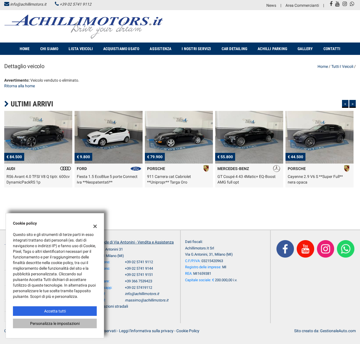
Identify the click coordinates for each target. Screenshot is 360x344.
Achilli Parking (272, 48)
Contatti (332, 48)
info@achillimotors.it (28, 4)
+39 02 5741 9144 (139, 268)
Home (25, 48)
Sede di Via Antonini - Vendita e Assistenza (137, 242)
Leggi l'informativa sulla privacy (146, 331)
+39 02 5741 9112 (75, 4)
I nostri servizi (196, 48)
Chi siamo (49, 48)
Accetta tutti (55, 311)
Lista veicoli (81, 48)
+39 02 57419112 (138, 287)
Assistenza (160, 48)
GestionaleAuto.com (338, 331)
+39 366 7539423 (138, 281)
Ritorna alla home (19, 86)
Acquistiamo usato (121, 48)
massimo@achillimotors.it (146, 300)
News (271, 5)
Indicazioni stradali (111, 306)
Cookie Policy (187, 331)
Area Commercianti (302, 5)
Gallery (305, 48)
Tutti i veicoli (342, 66)
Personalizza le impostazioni (55, 323)
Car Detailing (235, 48)
